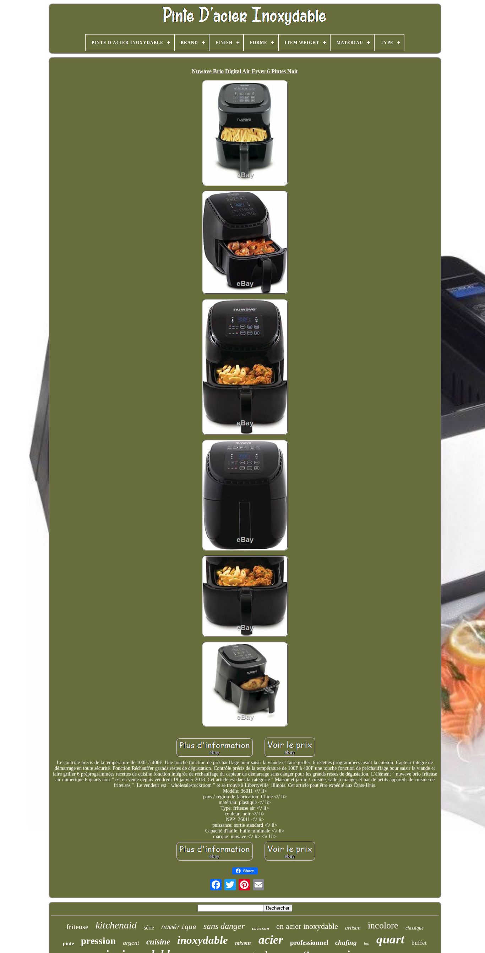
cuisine (158, 941)
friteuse (77, 927)
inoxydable (202, 940)
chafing (346, 942)
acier (270, 939)
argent (131, 942)
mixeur (243, 943)
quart (390, 939)
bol (366, 943)
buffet (419, 942)
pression (98, 941)
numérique (178, 927)
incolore (383, 925)
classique (414, 928)
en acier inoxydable (307, 926)
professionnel (309, 942)
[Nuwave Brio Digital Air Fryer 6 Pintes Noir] (245, 133)
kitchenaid (116, 925)
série (149, 928)
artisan (353, 928)
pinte (68, 943)
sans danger (224, 926)
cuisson (260, 928)
